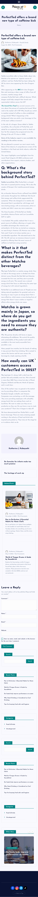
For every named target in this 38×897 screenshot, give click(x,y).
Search (8, 654)
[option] (19, 850)
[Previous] (29, 831)
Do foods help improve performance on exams (18, 693)
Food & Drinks (24, 42)
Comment (4, 598)
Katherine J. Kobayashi (12, 42)
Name (3, 613)
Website (3, 630)
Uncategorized (10, 729)
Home (19, 25)
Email (3, 622)
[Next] (32, 831)
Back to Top (20, 893)
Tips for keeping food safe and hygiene (16, 704)
